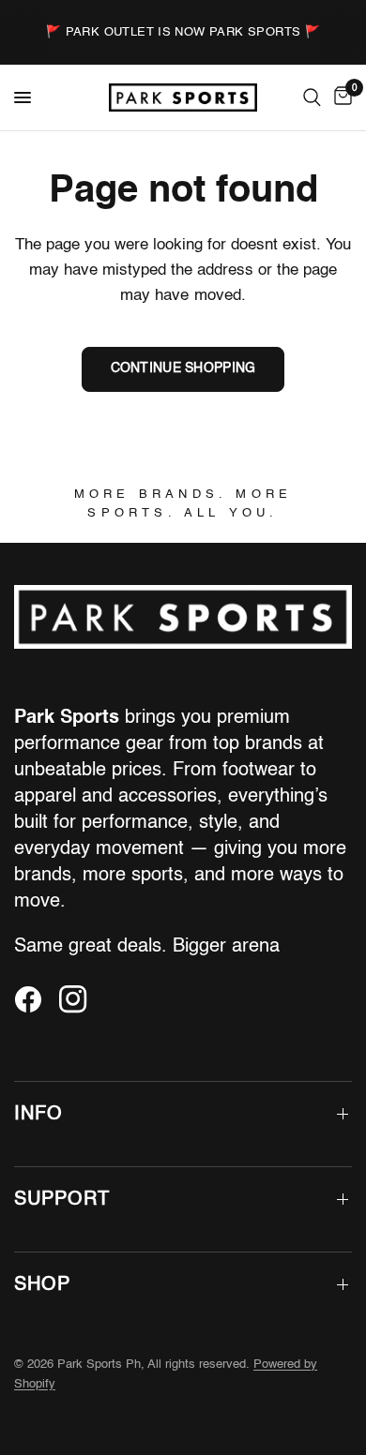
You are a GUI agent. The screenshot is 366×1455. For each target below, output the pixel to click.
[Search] (312, 97)
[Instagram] (79, 999)
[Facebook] (34, 999)
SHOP (42, 1285)
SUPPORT (62, 1200)
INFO (38, 1114)
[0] (340, 97)
